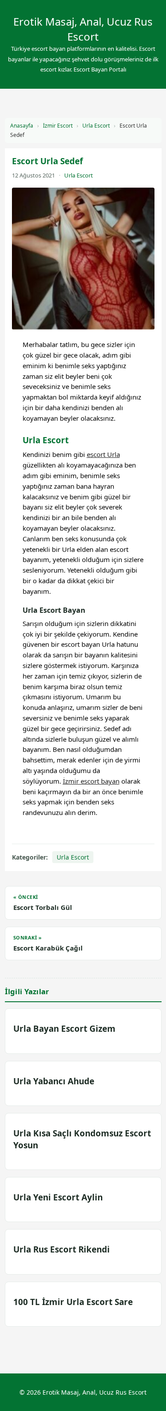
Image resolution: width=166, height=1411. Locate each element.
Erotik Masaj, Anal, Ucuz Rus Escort (83, 29)
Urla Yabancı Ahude (53, 1081)
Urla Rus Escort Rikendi (61, 1249)
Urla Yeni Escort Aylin (58, 1197)
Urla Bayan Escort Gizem (64, 1028)
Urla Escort (96, 125)
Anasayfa (21, 125)
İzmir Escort (58, 125)
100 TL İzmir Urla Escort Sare (73, 1302)
